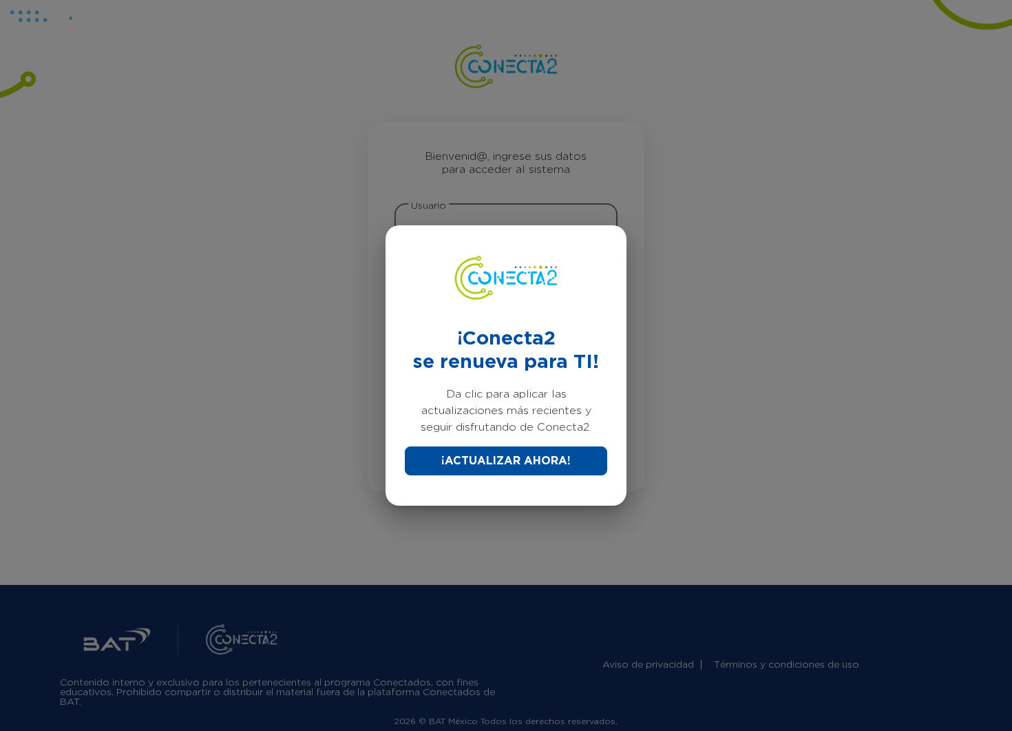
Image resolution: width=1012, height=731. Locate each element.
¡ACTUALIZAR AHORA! (506, 460)
